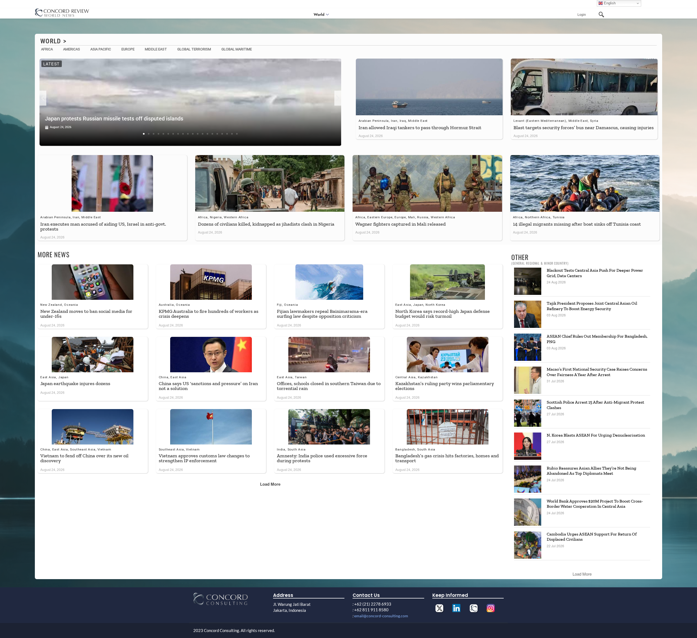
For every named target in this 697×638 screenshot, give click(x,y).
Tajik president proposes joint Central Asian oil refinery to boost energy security (592, 306)
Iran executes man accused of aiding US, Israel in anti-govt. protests (103, 226)
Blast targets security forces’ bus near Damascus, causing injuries (583, 128)
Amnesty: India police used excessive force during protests (322, 458)
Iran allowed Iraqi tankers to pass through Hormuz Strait (420, 128)
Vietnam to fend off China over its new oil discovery (84, 458)
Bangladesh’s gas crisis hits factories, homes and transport (447, 458)
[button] (42, 97)
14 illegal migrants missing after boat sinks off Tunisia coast (577, 224)
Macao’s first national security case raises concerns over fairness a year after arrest (597, 372)
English (609, 3)
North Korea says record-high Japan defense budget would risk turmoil (442, 313)
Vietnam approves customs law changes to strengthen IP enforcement (204, 458)
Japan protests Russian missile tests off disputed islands (114, 118)
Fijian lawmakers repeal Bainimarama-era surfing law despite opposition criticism (322, 313)
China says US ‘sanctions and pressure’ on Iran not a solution (208, 385)
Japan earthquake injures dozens (75, 383)
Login (581, 15)
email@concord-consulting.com (381, 615)
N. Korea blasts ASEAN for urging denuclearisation (596, 435)
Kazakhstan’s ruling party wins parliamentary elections (444, 385)
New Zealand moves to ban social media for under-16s (86, 313)
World (319, 14)
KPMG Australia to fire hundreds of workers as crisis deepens (208, 313)
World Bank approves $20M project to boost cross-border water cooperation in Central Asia (595, 503)
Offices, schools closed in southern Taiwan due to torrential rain (329, 385)
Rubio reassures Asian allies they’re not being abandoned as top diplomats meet (591, 470)
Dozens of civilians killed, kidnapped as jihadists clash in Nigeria (266, 224)
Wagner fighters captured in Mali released (400, 224)
